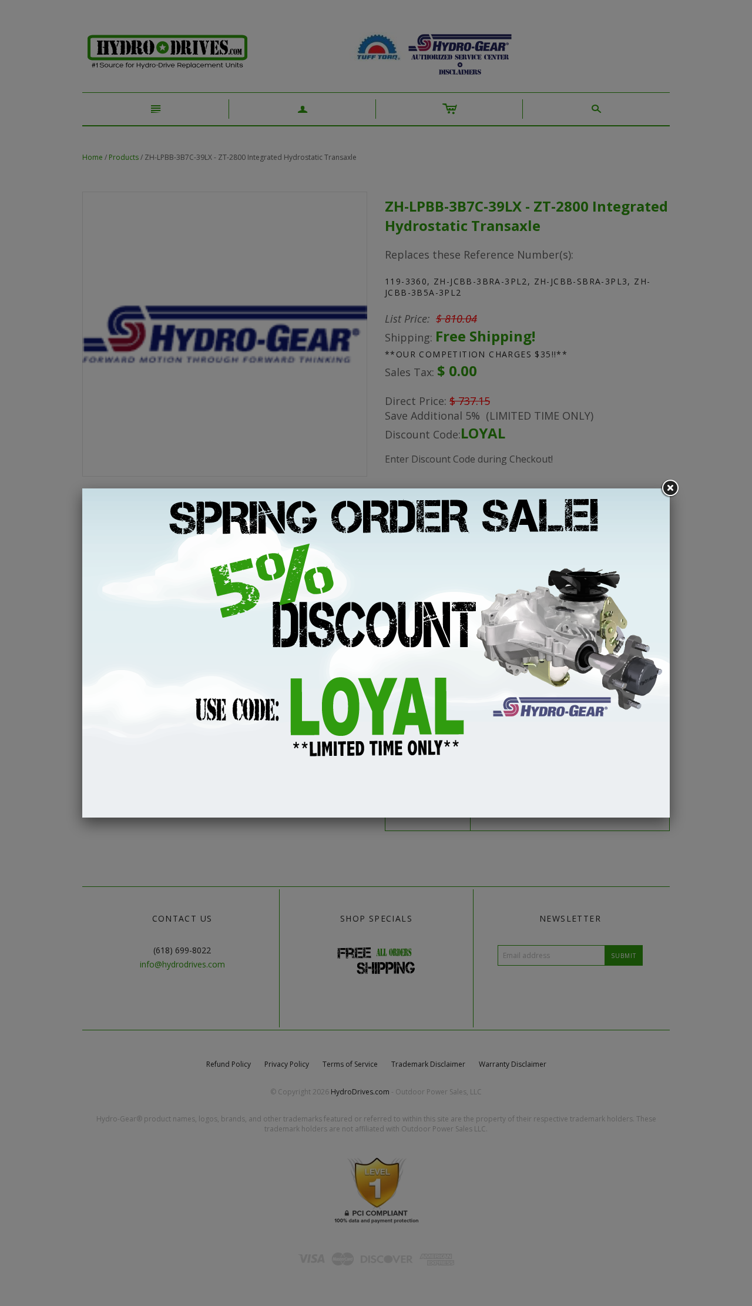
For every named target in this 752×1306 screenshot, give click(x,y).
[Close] (669, 488)
